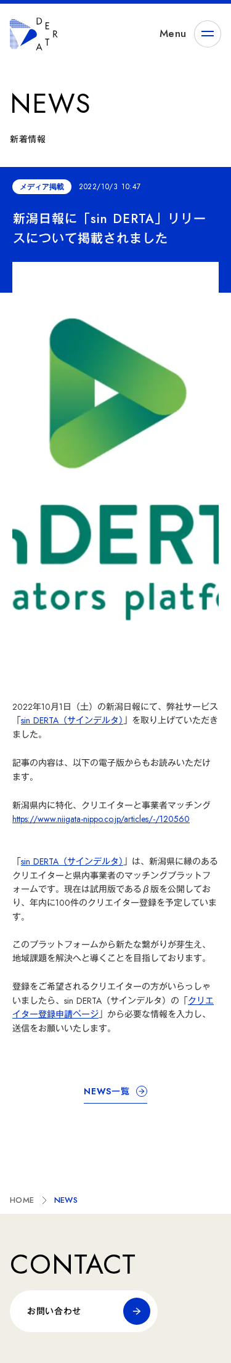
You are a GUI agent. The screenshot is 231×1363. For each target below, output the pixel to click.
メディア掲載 (42, 186)
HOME (22, 1200)
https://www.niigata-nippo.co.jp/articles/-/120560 (101, 819)
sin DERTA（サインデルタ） (72, 720)
